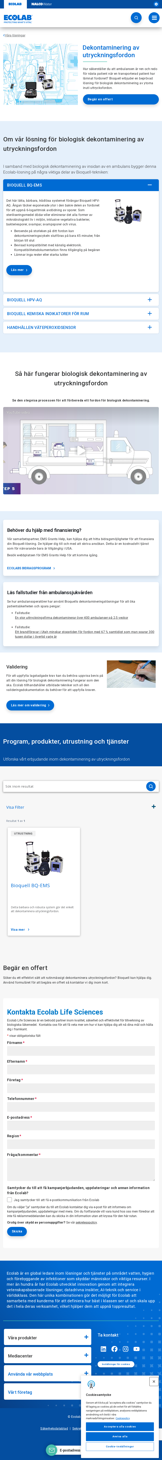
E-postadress (18, 1117)
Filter (15, 807)
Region (13, 1136)
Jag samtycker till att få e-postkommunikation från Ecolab (56, 1200)
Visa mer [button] (18, 930)
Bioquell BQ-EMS (24, 185)
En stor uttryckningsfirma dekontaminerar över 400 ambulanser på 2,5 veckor (71, 618)
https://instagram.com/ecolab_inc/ (126, 1349)
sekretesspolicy (86, 1222)
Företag (14, 1080)
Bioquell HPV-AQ (24, 300)
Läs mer (17, 270)
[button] (136, 17)
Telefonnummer (20, 1099)
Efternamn (16, 1061)
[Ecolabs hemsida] (16, 19)
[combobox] (73, 786)
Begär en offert (100, 99)
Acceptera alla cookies (120, 1426)
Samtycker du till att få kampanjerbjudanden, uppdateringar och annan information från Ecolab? (78, 1190)
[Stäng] (154, 1381)
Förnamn (14, 1043)
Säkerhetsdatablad (54, 1428)
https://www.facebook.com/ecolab (115, 1349)
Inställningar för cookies (116, 1364)
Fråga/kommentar (22, 1155)
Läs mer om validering (28, 705)
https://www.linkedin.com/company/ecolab (103, 1349)
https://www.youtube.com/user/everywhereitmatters (137, 1349)
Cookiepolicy (123, 1418)
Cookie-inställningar (120, 1446)
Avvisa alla (119, 1436)
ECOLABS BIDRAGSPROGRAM (29, 568)
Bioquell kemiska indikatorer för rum (48, 313)
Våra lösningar (15, 35)
